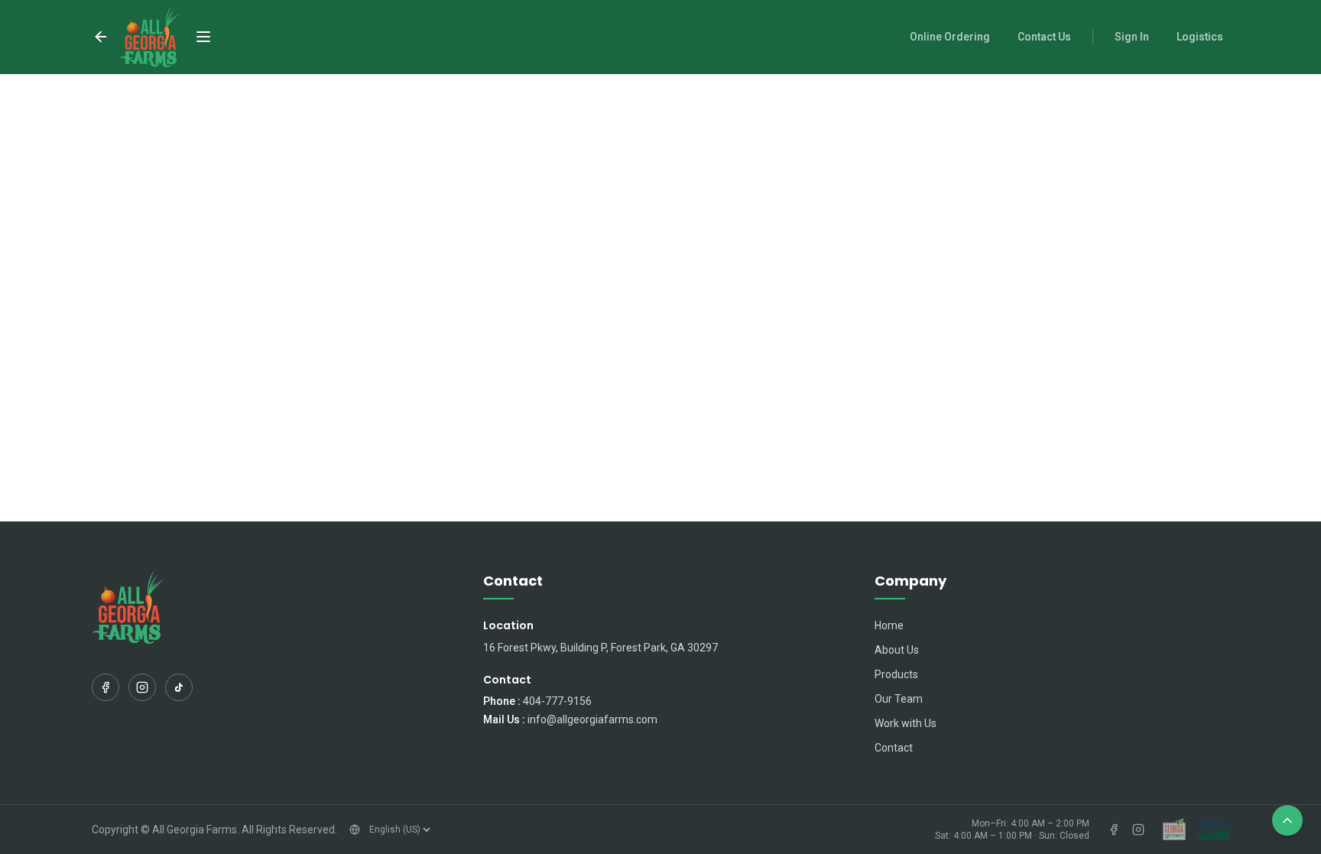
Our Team (899, 699)
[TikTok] (179, 687)
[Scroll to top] (1287, 820)
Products (896, 674)
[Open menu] (203, 37)
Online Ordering (950, 37)
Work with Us (905, 723)
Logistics (1200, 37)
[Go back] (101, 36)
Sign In (1132, 37)
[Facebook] (105, 687)
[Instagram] (142, 687)
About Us (897, 650)
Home (889, 625)
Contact (894, 748)
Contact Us (1044, 37)
